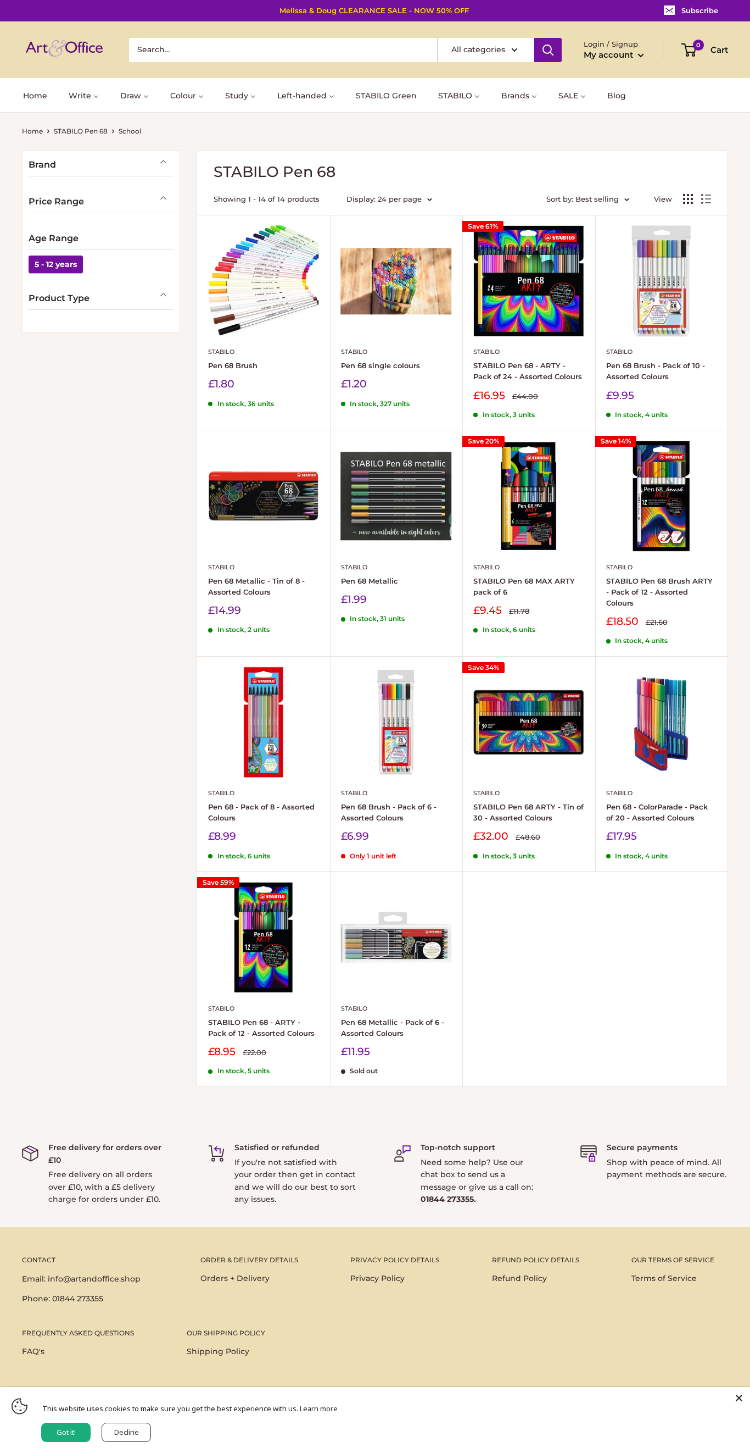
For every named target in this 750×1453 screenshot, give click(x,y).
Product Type (59, 298)
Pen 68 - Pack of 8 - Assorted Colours (261, 812)
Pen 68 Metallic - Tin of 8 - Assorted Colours (256, 586)
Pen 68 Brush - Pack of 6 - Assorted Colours (388, 812)
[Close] (739, 1398)
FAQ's (33, 1351)
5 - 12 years (56, 264)
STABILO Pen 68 (81, 131)
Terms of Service (664, 1278)
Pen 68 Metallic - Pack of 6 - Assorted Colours (392, 1028)
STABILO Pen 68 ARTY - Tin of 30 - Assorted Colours (528, 812)
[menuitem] (35, 94)
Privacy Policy (377, 1278)
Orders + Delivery (235, 1278)
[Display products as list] (706, 199)
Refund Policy (519, 1278)
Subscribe (699, 10)
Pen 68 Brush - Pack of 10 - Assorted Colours (655, 371)
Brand (42, 164)
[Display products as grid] (688, 199)
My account (609, 54)
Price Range (56, 201)
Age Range (54, 238)
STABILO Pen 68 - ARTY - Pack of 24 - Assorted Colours (527, 371)
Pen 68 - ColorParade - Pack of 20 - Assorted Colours (657, 812)
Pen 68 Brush (233, 365)
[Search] (548, 50)
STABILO (221, 352)
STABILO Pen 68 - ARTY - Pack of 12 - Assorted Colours (261, 1028)
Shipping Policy (218, 1351)
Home (32, 131)
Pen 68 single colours (380, 365)
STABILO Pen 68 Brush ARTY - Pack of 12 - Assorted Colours (659, 591)
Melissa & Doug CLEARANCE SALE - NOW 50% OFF (374, 10)
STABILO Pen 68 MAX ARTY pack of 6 (524, 586)
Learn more (319, 1408)
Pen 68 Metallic (369, 580)
